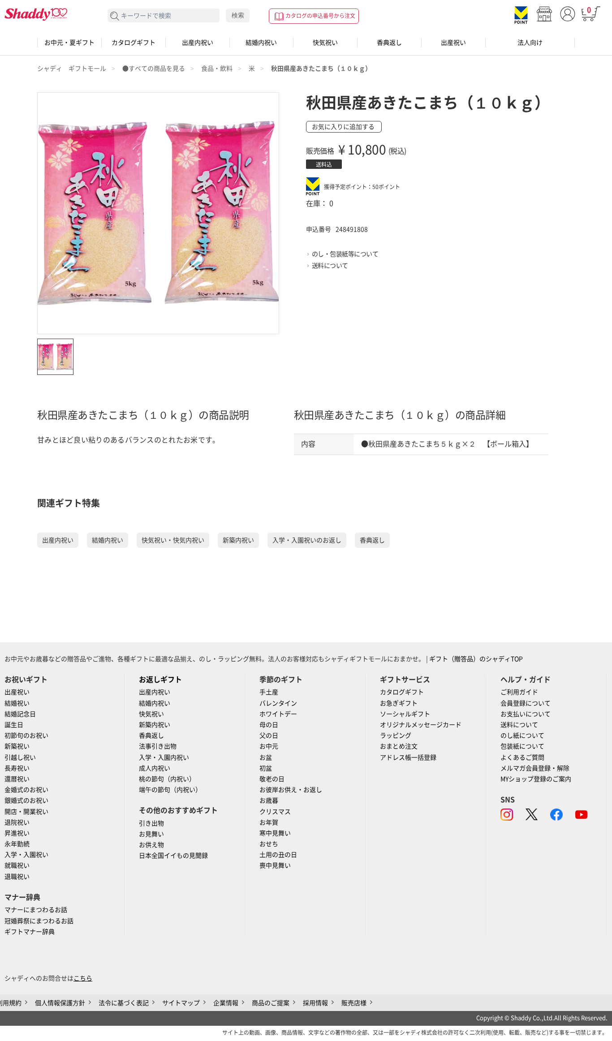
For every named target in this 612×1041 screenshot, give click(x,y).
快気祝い (325, 42)
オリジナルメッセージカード (420, 725)
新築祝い (17, 746)
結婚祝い (17, 703)
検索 (238, 15)
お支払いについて (525, 714)
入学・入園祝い (26, 855)
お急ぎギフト (399, 703)
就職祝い (17, 865)
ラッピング (395, 735)
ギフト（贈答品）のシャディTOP (476, 659)
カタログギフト (133, 42)
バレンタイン (278, 703)
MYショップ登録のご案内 (535, 779)
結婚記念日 (20, 714)
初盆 (265, 768)
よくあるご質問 (522, 757)
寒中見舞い (275, 833)
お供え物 (151, 845)
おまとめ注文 (399, 746)
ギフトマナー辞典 (29, 932)
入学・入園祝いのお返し (306, 540)
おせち (268, 844)
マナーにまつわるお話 (35, 910)
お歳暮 (268, 800)
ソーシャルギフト (405, 714)
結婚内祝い (261, 42)
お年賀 (268, 822)
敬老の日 (271, 779)
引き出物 (151, 823)
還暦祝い (17, 779)
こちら (82, 978)
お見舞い (151, 834)
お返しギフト (160, 679)
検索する (115, 16)
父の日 (268, 735)
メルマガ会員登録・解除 (534, 768)
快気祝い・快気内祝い (173, 540)
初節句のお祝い (26, 735)
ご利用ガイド (519, 692)
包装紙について (522, 746)
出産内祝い (197, 42)
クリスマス (275, 812)
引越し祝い (20, 757)
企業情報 (225, 1003)
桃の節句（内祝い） (167, 779)
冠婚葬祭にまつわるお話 (38, 921)
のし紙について (522, 735)
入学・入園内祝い (164, 757)
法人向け (530, 42)
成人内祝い (154, 768)
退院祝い (17, 822)
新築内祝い (238, 540)
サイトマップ (181, 1003)
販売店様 (353, 1003)
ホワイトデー (278, 714)
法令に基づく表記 (124, 1003)
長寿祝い (17, 768)
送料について (330, 265)
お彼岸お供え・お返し (290, 790)
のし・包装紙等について (345, 254)
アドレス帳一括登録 (408, 757)
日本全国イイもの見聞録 (173, 855)
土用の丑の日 (278, 855)
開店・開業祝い (26, 812)
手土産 (268, 692)
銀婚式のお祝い (26, 800)
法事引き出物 (158, 746)
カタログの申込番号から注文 (320, 15)
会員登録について (525, 703)
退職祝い (17, 876)
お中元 (268, 746)
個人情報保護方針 (60, 1003)
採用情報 (315, 1003)
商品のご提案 (270, 1003)
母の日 (268, 725)
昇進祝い (17, 833)
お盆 (265, 757)
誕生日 (13, 725)
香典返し (389, 42)
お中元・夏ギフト (69, 42)
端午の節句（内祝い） (170, 790)
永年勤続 (17, 844)
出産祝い (453, 42)
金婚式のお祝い (26, 790)
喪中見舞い (275, 865)
